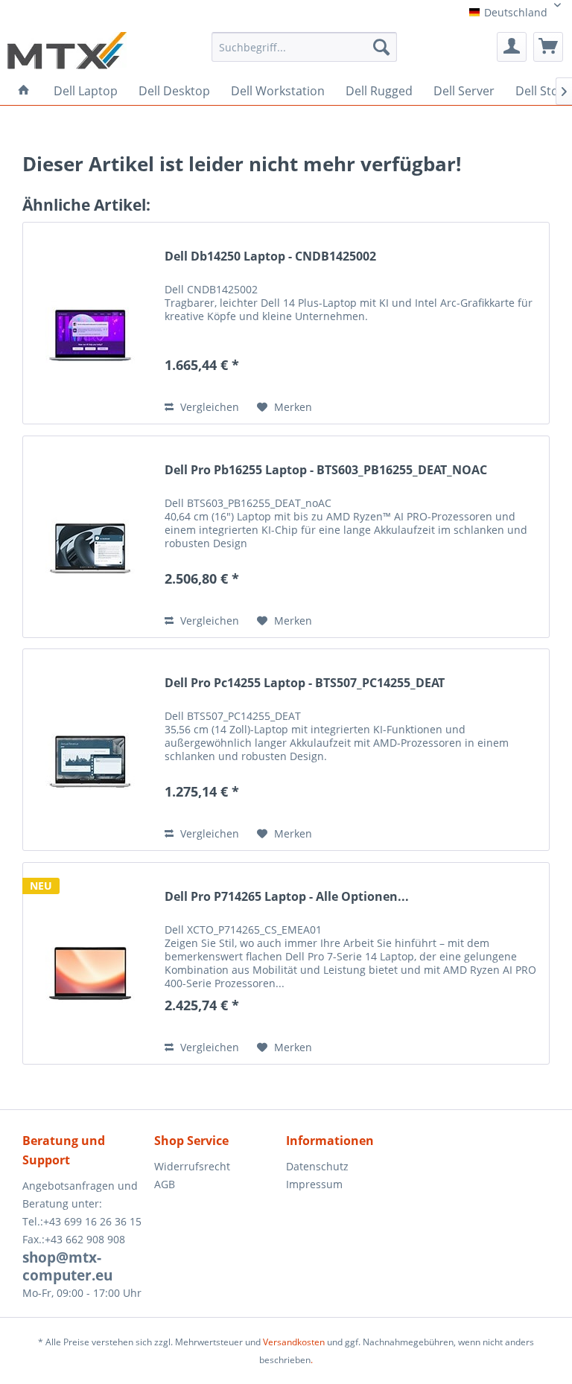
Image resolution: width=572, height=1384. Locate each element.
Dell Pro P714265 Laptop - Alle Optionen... (287, 897)
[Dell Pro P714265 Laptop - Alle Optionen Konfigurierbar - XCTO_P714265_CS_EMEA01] (90, 963)
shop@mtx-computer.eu (67, 1266)
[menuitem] (305, 52)
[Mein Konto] (512, 47)
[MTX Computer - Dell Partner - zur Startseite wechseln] (67, 50)
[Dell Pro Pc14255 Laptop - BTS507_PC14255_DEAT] (90, 750)
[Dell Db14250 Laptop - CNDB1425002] (90, 323)
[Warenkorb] (548, 47)
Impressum (314, 1184)
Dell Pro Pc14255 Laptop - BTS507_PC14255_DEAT (305, 683)
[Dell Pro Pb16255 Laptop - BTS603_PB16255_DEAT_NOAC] (90, 537)
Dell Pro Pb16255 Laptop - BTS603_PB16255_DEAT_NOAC (326, 470)
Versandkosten (294, 1342)
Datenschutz (317, 1166)
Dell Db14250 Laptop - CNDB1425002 (270, 256)
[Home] (23, 90)
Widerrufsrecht (192, 1166)
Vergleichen (208, 407)
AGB (164, 1184)
